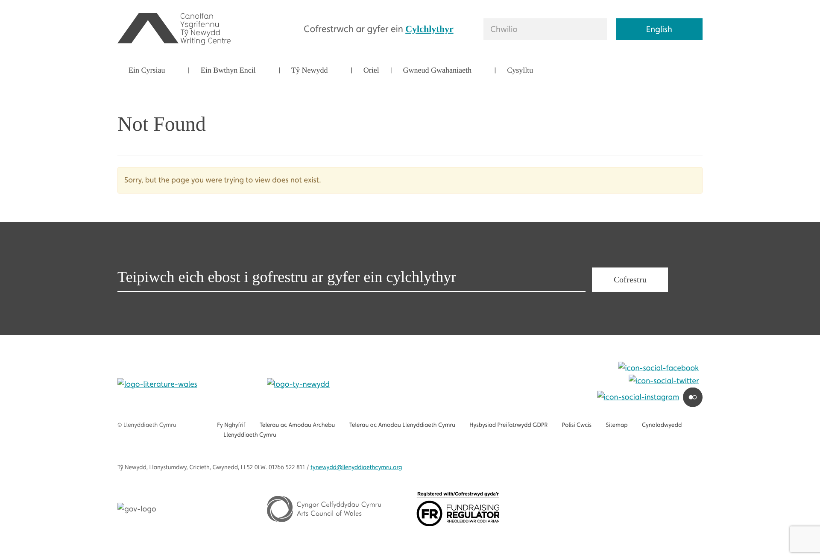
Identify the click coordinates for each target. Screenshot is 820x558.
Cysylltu (520, 70)
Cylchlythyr (429, 28)
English (659, 28)
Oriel (371, 70)
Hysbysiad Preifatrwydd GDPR (508, 425)
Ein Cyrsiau (147, 70)
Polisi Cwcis (577, 425)
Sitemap (616, 425)
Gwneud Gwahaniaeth (437, 70)
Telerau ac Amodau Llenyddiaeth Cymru (402, 425)
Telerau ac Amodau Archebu (297, 425)
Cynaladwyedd (662, 425)
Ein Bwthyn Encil (228, 70)
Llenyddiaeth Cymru (249, 435)
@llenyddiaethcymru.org (356, 467)
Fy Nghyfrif (231, 425)
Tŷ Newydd (309, 70)
